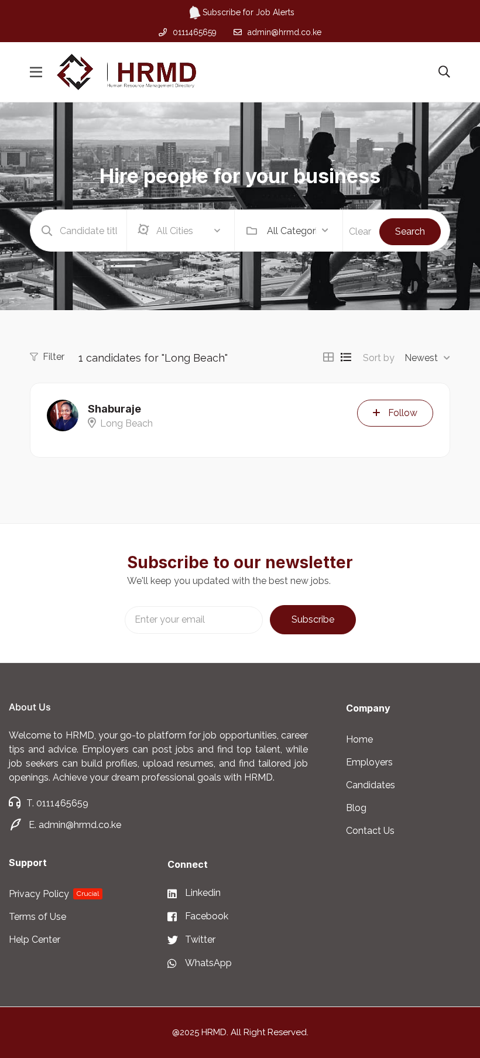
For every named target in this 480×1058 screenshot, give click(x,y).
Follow (402, 412)
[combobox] (297, 230)
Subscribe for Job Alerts (248, 12)
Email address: (194, 620)
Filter (53, 356)
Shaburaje (114, 409)
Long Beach (126, 423)
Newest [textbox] (421, 357)
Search (410, 231)
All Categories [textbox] (291, 230)
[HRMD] (126, 71)
